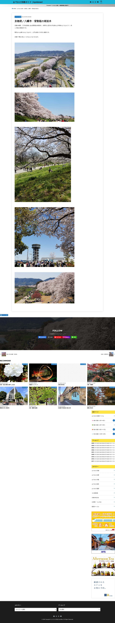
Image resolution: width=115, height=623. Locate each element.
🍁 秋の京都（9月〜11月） (99, 429)
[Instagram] (95, 2)
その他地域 (95, 493)
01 (95, 443)
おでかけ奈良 (95, 484)
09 (108, 443)
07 (105, 443)
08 (107, 443)
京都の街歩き (95, 497)
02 (97, 443)
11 (112, 443)
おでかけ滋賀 (95, 488)
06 (104, 443)
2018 (93, 459)
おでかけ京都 (18, 17)
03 (99, 443)
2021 (93, 452)
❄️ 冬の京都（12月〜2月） (99, 434)
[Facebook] (90, 2)
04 (100, 443)
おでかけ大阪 (95, 479)
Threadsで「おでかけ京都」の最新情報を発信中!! (57, 5)
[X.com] (93, 2)
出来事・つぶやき (96, 502)
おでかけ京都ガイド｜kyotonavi (28, 2)
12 (113, 443)
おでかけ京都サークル (98, 416)
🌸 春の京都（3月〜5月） (99, 420)
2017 (93, 461)
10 (110, 443)
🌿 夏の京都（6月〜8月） (99, 425)
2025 (93, 443)
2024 (93, 445)
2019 (93, 456)
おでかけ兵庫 (95, 475)
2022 (93, 450)
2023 (93, 447)
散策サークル (95, 506)
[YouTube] (58, 337)
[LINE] (98, 2)
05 (102, 443)
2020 (93, 454)
